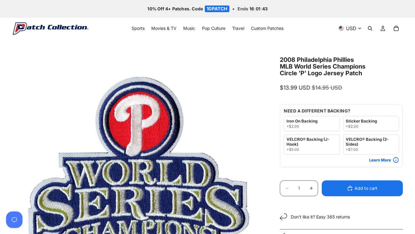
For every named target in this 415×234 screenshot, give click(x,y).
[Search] (370, 28)
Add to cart (366, 188)
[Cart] (396, 28)
